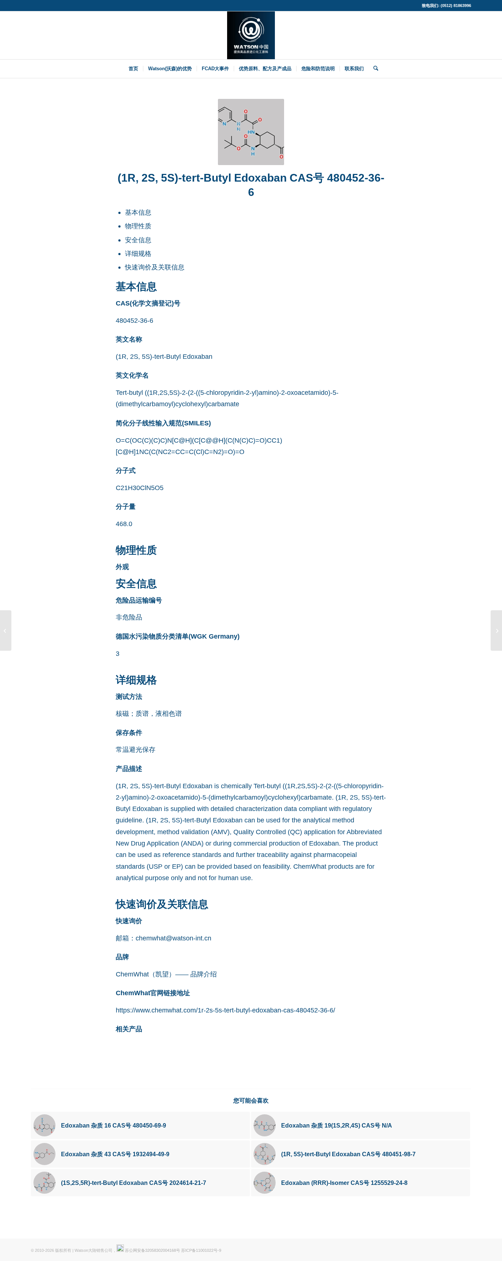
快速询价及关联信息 (154, 267)
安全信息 (138, 240)
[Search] (373, 69)
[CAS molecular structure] (251, 132)
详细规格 (138, 253)
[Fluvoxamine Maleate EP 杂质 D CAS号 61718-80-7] (496, 630)
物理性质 (138, 226)
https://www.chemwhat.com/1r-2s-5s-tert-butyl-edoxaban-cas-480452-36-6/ (225, 1010)
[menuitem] (133, 69)
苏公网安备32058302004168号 (152, 1250)
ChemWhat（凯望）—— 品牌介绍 (166, 974)
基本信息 (138, 212)
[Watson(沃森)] (251, 35)
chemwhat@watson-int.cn (173, 938)
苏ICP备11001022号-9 (201, 1250)
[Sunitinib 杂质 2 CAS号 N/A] (5, 630)
